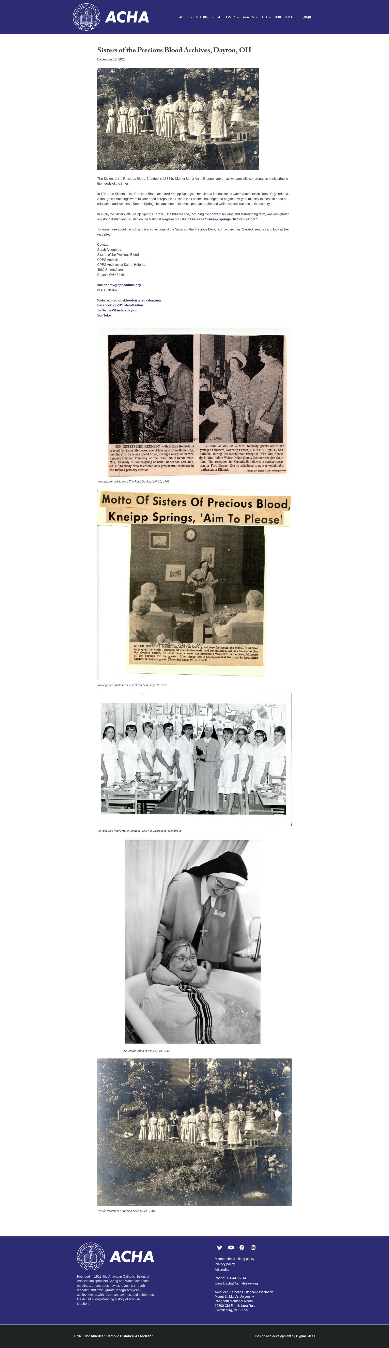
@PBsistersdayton (122, 310)
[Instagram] (253, 1247)
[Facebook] (242, 1247)
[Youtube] (231, 1247)
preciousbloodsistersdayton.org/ (136, 300)
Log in (306, 17)
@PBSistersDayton (128, 305)
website (103, 234)
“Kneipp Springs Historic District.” (231, 219)
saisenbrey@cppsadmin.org (119, 285)
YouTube (104, 315)
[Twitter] (220, 1247)
